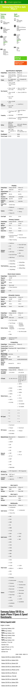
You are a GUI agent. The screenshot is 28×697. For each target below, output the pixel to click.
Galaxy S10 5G (3, 17)
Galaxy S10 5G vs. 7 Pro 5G (8, 676)
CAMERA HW (5, 43)
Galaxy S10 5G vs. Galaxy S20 (9, 679)
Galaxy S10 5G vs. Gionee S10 (9, 663)
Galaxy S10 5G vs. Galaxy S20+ (9, 682)
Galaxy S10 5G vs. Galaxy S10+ (9, 660)
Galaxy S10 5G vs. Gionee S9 (9, 685)
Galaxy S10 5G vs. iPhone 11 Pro (10, 669)
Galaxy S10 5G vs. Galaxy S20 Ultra (11, 657)
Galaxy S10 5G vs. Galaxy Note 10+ (10, 666)
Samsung (3, 14)
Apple (15, 14)
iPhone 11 (16, 16)
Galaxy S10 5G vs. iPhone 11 (9, 672)
